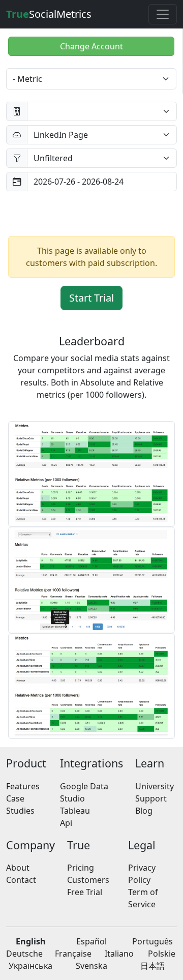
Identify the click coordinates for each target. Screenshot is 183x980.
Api (66, 822)
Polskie (161, 953)
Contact (21, 879)
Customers (88, 879)
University (154, 786)
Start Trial (91, 298)
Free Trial (84, 892)
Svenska (91, 965)
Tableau (75, 810)
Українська (30, 965)
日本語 (152, 965)
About (17, 867)
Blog (143, 810)
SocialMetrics (49, 14)
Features (23, 786)
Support (151, 798)
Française (73, 953)
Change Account (91, 46)
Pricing (80, 867)
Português (152, 941)
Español (91, 941)
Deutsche (24, 953)
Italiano (119, 953)
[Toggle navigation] (162, 14)
